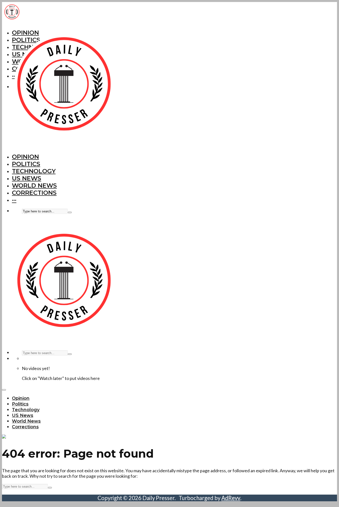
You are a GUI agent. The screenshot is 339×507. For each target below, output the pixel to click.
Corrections (34, 192)
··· (14, 199)
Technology (34, 171)
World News (34, 185)
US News (26, 178)
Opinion (25, 156)
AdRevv (230, 498)
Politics (26, 164)
